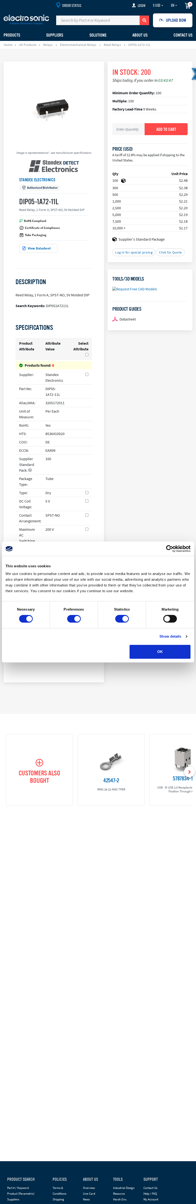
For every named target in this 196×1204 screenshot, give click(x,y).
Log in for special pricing (133, 252)
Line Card (89, 1194)
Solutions (97, 35)
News (86, 1199)
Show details (170, 636)
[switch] (74, 619)
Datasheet (128, 319)
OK (160, 652)
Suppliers (13, 1199)
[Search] (144, 20)
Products (12, 35)
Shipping (58, 1199)
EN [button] (172, 5)
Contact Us (183, 35)
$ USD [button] (156, 5)
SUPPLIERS (54, 35)
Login (141, 6)
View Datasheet (39, 248)
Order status (71, 6)
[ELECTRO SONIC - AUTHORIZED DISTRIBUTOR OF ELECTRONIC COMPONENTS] (26, 19)
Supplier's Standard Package (142, 239)
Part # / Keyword (18, 1188)
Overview (89, 1188)
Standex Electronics (37, 179)
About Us (139, 35)
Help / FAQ (150, 1194)
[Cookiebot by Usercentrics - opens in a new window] (170, 548)
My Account (150, 1199)
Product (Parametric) (20, 1194)
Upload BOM (176, 20)
